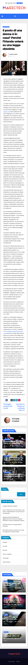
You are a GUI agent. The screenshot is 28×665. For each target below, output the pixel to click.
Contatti (18, 661)
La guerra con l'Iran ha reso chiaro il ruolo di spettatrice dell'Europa (14, 460)
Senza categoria (7, 554)
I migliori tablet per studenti (10, 506)
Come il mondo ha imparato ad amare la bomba (13, 476)
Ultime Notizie (6, 26)
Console (5, 546)
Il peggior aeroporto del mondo (7, 406)
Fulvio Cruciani (13, 54)
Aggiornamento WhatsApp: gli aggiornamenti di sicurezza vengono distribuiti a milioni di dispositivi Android (13, 519)
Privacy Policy (11, 661)
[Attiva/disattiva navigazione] (15, 16)
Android (5, 542)
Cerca (4, 489)
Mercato (5, 550)
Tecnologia (6, 558)
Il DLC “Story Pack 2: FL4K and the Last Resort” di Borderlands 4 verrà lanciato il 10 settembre (14, 511)
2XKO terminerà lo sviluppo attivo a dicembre (12, 636)
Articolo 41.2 (6, 111)
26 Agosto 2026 (9, 587)
